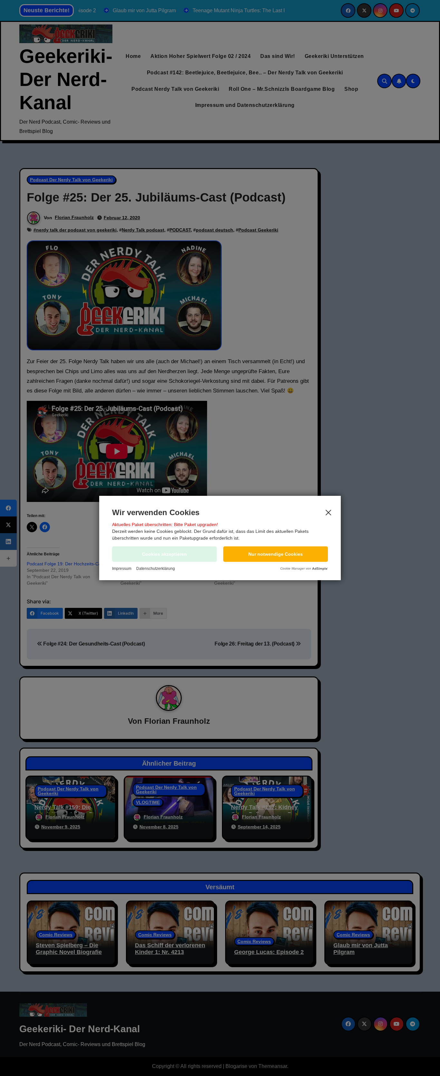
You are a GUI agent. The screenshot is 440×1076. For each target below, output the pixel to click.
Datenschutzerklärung (155, 568)
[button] (275, 554)
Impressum (121, 568)
